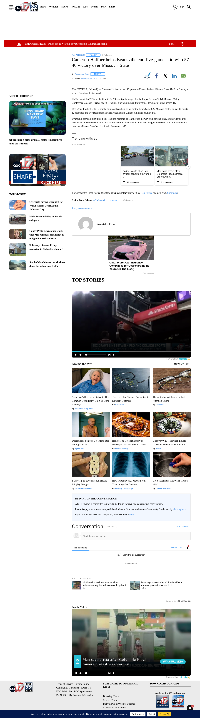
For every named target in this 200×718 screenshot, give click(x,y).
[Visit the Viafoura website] (184, 601)
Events (94, 6)
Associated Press (82, 74)
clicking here (179, 509)
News (43, 6)
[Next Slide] (188, 167)
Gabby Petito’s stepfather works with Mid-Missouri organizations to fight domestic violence (46, 235)
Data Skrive (146, 193)
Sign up (185, 526)
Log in (177, 526)
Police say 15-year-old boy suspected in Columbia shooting (77, 43)
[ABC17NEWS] (26, 7)
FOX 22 (76, 6)
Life (85, 6)
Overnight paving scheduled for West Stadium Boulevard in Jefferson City (46, 206)
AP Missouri (99, 200)
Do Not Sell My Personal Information (74, 695)
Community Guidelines (67, 687)
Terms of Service (64, 684)
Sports (64, 6)
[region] (131, 563)
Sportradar (172, 193)
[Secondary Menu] (13, 6)
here (131, 514)
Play (103, 6)
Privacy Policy (82, 684)
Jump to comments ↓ (82, 208)
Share (112, 6)
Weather (53, 6)
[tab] (80, 547)
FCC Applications (83, 691)
